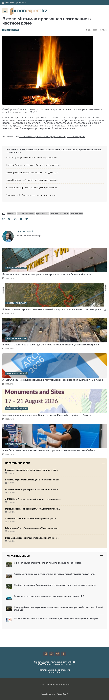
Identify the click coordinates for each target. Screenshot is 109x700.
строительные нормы (89, 149)
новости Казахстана (49, 149)
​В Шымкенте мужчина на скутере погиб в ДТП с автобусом (52, 136)
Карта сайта (54, 672)
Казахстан (31, 149)
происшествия (69, 149)
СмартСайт (62, 694)
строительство (13, 152)
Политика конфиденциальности (54, 670)
